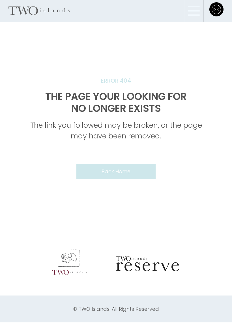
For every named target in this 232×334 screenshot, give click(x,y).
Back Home (116, 171)
